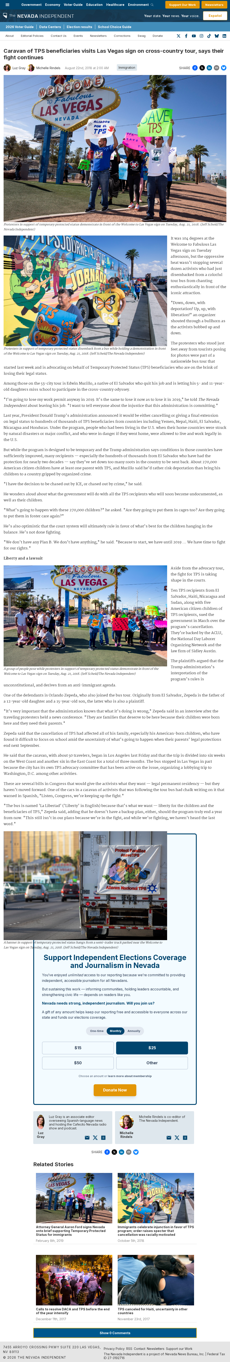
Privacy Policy (114, 1349)
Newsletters (214, 5)
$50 (78, 1062)
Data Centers (50, 27)
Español (215, 16)
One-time (97, 1031)
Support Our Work (182, 5)
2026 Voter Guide (20, 27)
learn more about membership (130, 1076)
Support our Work (179, 1349)
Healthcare (115, 5)
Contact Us (58, 35)
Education (94, 5)
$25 (152, 1047)
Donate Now (115, 1090)
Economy (52, 5)
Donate (158, 35)
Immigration (127, 67)
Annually (134, 1031)
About (9, 35)
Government (31, 5)
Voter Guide (73, 5)
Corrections (122, 35)
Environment (138, 5)
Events (78, 35)
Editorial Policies (32, 35)
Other (152, 1062)
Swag (142, 35)
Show (115, 1333)
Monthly (115, 1031)
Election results (79, 27)
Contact (139, 1349)
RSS (129, 1349)
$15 (78, 1047)
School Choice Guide (114, 27)
